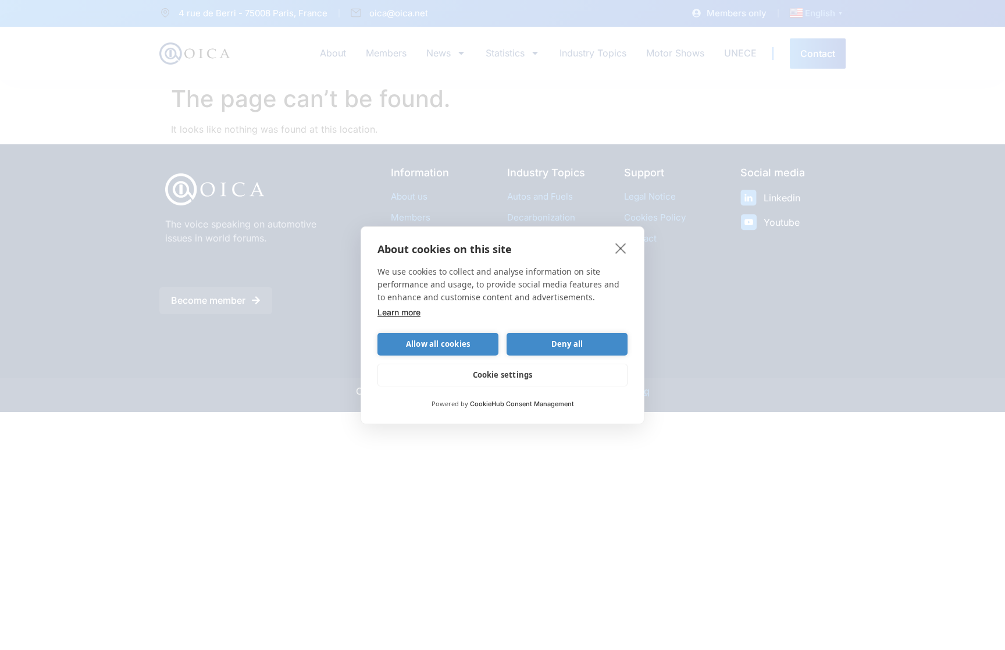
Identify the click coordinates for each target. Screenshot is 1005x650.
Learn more (398, 312)
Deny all (567, 344)
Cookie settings (503, 375)
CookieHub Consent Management (522, 404)
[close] (621, 248)
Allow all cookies (438, 344)
